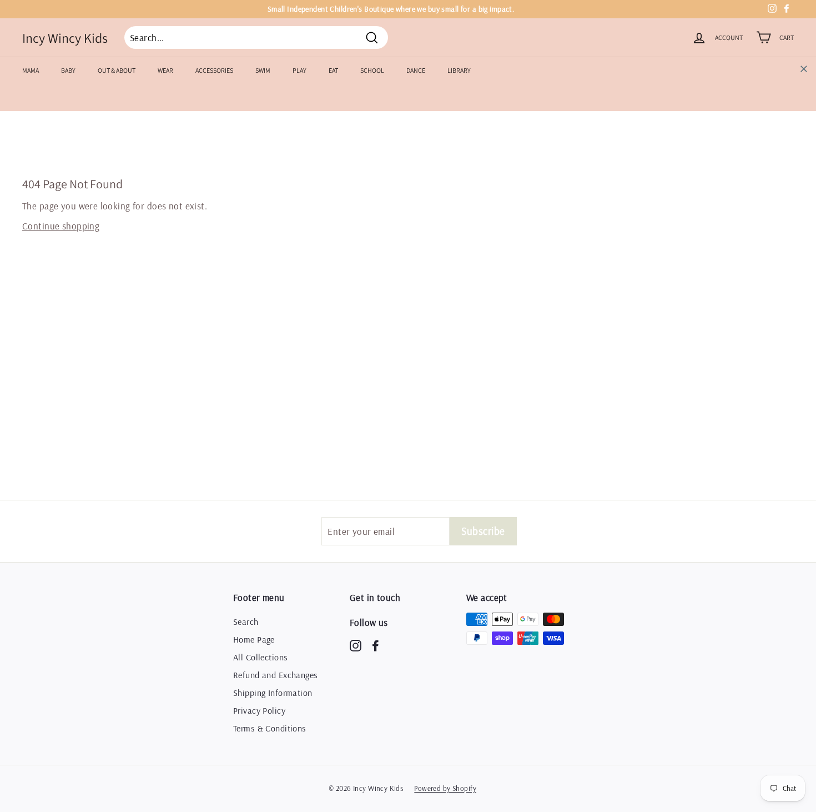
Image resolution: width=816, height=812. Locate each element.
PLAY (299, 70)
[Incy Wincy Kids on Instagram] (355, 645)
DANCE (415, 70)
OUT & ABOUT (116, 70)
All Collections (260, 657)
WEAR (165, 70)
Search (246, 621)
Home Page (254, 639)
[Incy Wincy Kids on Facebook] (375, 645)
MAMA (30, 70)
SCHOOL (372, 70)
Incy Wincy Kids (65, 38)
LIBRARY (459, 70)
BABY (68, 70)
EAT (333, 70)
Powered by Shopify (445, 788)
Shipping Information (273, 692)
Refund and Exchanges (275, 674)
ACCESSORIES (214, 70)
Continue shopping (60, 226)
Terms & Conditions (269, 728)
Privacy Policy (259, 710)
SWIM (262, 70)
